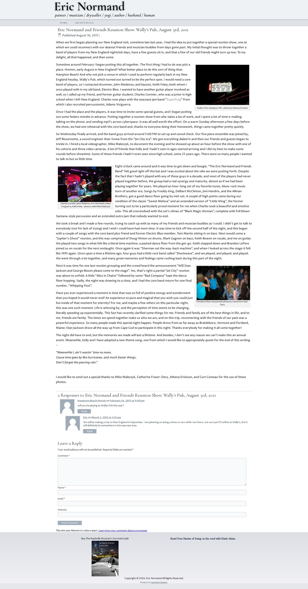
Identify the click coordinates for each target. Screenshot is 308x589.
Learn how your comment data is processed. (123, 530)
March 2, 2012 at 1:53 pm (106, 417)
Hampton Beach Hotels (92, 400)
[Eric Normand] (105, 10)
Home (63, 22)
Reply (84, 411)
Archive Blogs (84, 22)
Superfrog (174, 100)
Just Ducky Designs (159, 582)
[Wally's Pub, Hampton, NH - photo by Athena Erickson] (222, 104)
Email (61, 498)
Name (62, 487)
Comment (64, 455)
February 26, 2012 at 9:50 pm (127, 400)
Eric (85, 417)
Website (62, 509)
